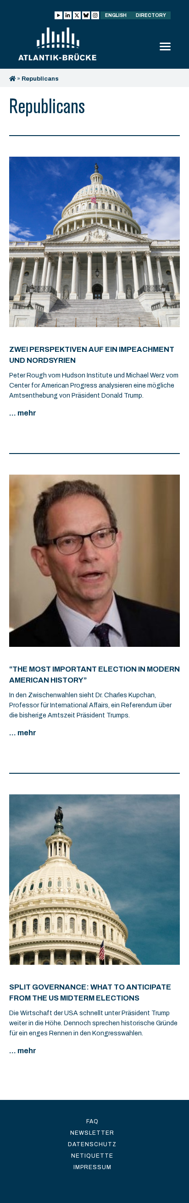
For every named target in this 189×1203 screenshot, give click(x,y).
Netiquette (92, 1156)
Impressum (92, 1167)
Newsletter (92, 1133)
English (116, 15)
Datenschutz (92, 1144)
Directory (151, 15)
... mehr (22, 413)
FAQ (92, 1121)
